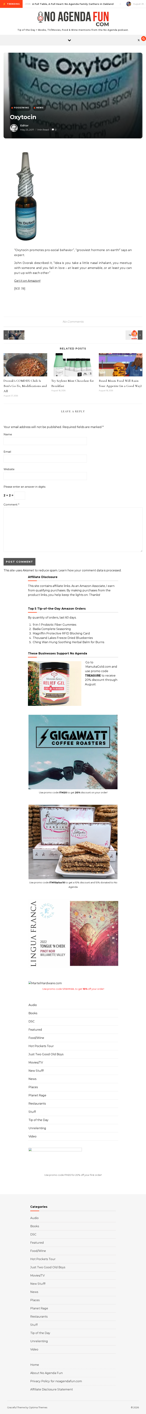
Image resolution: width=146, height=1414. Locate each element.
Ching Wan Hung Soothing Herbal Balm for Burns (68, 642)
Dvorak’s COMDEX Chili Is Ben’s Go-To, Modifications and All (25, 386)
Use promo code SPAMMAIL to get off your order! (73, 988)
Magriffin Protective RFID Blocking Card (61, 633)
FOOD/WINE (21, 107)
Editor (24, 125)
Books (32, 1013)
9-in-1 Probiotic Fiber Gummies (54, 624)
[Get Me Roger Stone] (12, 335)
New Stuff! (36, 1070)
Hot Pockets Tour (41, 1046)
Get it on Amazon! (27, 280)
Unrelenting (37, 1128)
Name (8, 434)
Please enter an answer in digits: (25, 486)
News (32, 1079)
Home (34, 1365)
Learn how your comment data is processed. (90, 570)
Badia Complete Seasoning (52, 629)
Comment (11, 504)
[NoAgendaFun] (73, 20)
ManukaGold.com (98, 666)
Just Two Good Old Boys (45, 1054)
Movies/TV (35, 1062)
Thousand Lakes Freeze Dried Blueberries (63, 638)
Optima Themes (38, 1407)
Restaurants (37, 1103)
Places (33, 1087)
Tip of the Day (38, 1120)
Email (7, 451)
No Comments (73, 321)
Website (9, 469)
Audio (32, 1005)
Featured (35, 1029)
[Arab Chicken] (134, 335)
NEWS (40, 107)
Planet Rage (37, 1095)
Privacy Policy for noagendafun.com (56, 1381)
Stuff (32, 1111)
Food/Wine (36, 1038)
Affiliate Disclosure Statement (51, 1389)
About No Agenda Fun (46, 1373)
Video (32, 1136)
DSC (31, 1021)
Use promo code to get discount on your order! (73, 792)
